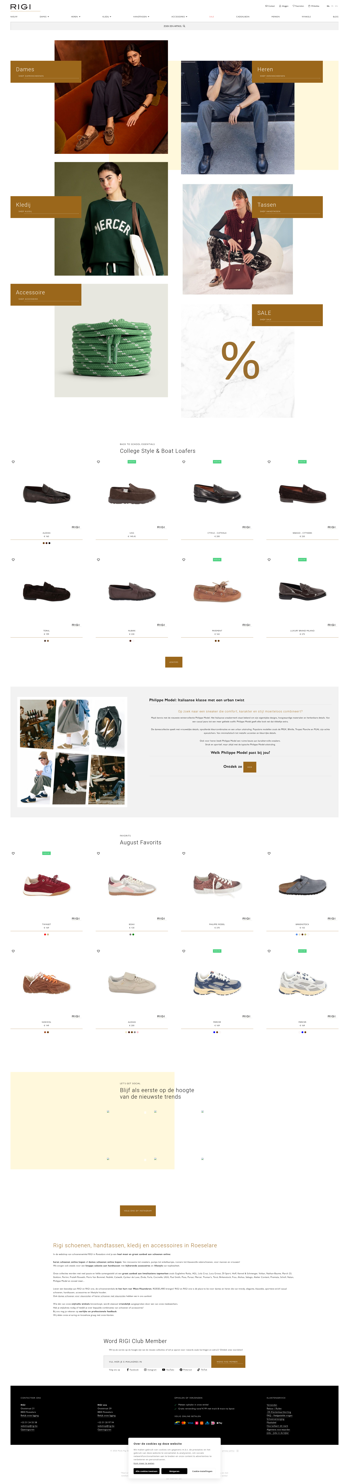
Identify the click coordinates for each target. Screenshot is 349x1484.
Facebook (134, 1369)
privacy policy (228, 1450)
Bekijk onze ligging (30, 1415)
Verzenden (272, 1404)
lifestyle (158, 1265)
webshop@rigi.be (29, 1425)
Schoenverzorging (275, 1418)
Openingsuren (27, 1429)
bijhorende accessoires (137, 1265)
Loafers (173, 662)
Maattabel (271, 1422)
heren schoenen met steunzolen (110, 1296)
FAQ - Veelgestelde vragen (280, 1415)
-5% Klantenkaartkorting (279, 1411)
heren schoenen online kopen (69, 1261)
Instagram (152, 1369)
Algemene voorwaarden (278, 1429)
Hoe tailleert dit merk (277, 1425)
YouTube (170, 1369)
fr (332, 6)
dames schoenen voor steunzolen (74, 1296)
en (336, 6)
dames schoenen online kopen (105, 1261)
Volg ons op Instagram (138, 1210)
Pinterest (187, 1369)
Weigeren (174, 1471)
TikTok (204, 1369)
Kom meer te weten (144, 1463)
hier (249, 767)
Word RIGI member (227, 1361)
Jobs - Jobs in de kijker (278, 1432)
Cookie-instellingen (202, 1471)
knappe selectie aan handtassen (103, 1265)
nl (328, 6)
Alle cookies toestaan (146, 1471)
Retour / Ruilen (274, 1408)
